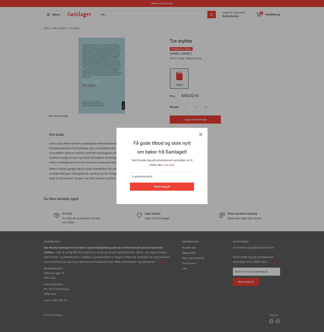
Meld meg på (162, 186)
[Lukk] (200, 134)
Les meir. (169, 165)
